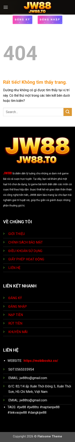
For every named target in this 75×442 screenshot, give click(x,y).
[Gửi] (68, 112)
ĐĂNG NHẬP (17, 306)
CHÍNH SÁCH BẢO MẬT (25, 242)
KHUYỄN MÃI (18, 332)
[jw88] (37, 7)
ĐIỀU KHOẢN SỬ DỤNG (25, 251)
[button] (5, 7)
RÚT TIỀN (15, 323)
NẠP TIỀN (16, 315)
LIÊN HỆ (14, 268)
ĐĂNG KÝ (15, 298)
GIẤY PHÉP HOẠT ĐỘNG (26, 259)
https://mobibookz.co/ (41, 361)
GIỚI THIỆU (16, 234)
